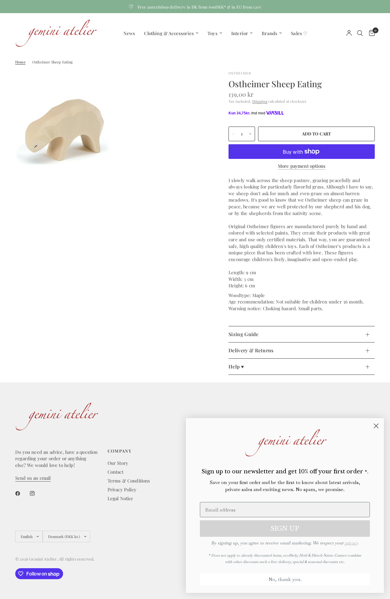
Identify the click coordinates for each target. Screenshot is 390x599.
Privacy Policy (122, 489)
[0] (370, 33)
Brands (269, 33)
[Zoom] (99, 83)
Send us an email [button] (33, 478)
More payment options (301, 166)
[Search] (360, 33)
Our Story (118, 463)
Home (20, 61)
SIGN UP (285, 528)
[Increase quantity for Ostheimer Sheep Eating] (250, 134)
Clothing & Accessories (169, 33)
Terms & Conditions (129, 481)
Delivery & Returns (251, 350)
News (129, 33)
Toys (212, 33)
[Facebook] (22, 493)
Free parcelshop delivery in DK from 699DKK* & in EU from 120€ (200, 6)
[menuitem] (129, 33)
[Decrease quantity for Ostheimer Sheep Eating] (233, 134)
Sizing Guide (243, 334)
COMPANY (120, 451)
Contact (115, 472)
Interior (239, 33)
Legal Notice (120, 498)
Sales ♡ (299, 33)
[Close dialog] (376, 426)
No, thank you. (285, 579)
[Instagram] (36, 493)
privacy (351, 543)
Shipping (259, 101)
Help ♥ (236, 366)
